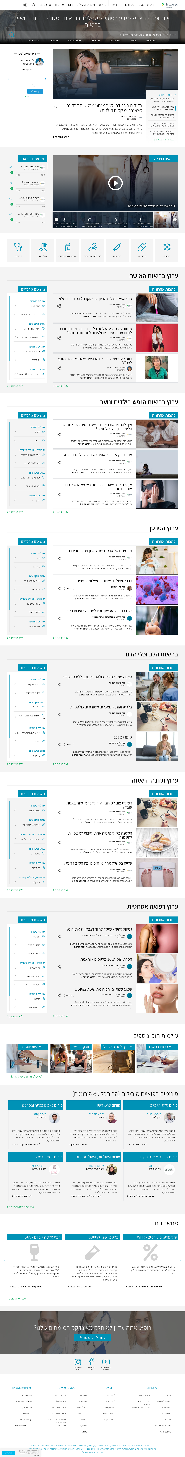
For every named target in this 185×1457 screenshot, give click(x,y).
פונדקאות (83, 1395)
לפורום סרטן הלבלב (138, 1144)
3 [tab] (25, 96)
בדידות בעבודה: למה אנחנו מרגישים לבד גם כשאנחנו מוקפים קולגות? (104, 108)
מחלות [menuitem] (102, 5)
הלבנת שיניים (82, 1413)
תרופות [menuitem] (115, 5)
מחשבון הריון (27, 1407)
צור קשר (168, 1419)
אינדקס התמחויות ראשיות (143, 1403)
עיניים (133, 40)
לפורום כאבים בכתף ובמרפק (27, 1144)
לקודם (46, 79)
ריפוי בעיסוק (27, 1395)
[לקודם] (174, 219)
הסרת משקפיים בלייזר (23, 1425)
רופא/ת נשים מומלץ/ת (23, 1401)
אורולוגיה (54, 40)
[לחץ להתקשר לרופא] (33, 85)
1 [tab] (28, 96)
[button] (33, 5)
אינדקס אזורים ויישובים (141, 1407)
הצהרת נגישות (165, 1407)
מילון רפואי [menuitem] (128, 5)
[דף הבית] (168, 5)
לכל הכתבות (61, 385)
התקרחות (83, 1419)
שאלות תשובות (144, 1395)
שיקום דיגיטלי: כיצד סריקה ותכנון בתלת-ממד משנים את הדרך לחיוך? (163, 124)
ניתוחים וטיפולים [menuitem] (86, 5)
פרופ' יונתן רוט (110, 1407)
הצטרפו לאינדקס (164, 1401)
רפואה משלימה (74, 40)
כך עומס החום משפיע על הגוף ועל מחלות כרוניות (162, 116)
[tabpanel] (27, 76)
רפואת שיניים (151, 40)
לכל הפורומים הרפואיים (21, 1207)
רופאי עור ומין (115, 40)
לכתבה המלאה (62, 136)
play (11, 172)
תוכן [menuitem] (70, 5)
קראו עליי (35, 91)
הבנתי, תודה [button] (8, 1453)
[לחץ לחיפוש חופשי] (11, 35)
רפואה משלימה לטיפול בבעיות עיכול (57, 1421)
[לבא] (56, 219)
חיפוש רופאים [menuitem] (146, 5)
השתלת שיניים (81, 1407)
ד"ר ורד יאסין (111, 1401)
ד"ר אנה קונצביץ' (109, 1413)
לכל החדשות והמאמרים (165, 139)
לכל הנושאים (16, 386)
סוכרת (84, 1431)
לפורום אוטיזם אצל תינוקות (141, 1196)
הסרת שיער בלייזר (59, 1407)
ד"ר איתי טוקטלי (109, 1419)
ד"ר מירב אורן (111, 1395)
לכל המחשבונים (17, 1298)
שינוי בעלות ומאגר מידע (162, 1425)
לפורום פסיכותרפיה (23, 1196)
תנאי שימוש (166, 1413)
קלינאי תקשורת (25, 1419)
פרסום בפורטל (165, 1431)
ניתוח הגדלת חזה (59, 1413)
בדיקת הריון (27, 1413)
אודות (168, 1395)
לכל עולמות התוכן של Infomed (26, 1076)
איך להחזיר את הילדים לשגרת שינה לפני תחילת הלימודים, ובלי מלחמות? (162, 100)
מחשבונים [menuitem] (45, 5)
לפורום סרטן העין (79, 1144)
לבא (9, 79)
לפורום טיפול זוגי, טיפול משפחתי (86, 1196)
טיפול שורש (83, 1401)
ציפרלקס (83, 1425)
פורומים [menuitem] (59, 5)
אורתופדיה (95, 40)
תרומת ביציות (60, 1395)
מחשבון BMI (61, 1401)
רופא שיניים (61, 1425)
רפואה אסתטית (34, 40)
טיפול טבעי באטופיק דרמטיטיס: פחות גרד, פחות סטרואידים (162, 132)
